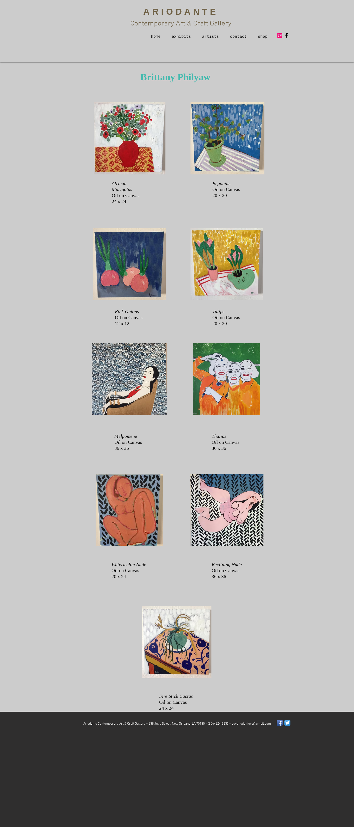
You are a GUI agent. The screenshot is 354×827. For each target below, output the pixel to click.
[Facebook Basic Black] (286, 35)
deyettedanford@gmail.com (251, 724)
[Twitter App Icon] (287, 723)
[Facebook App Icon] (280, 723)
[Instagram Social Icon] (279, 35)
